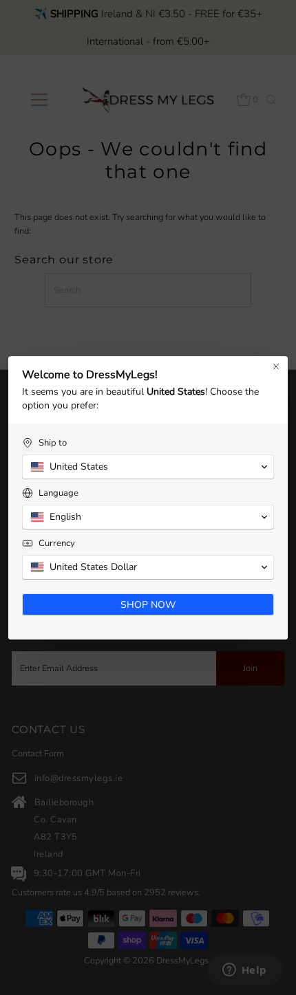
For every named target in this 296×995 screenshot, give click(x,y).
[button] (148, 467)
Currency (57, 543)
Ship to (53, 443)
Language (58, 493)
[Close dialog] (276, 366)
